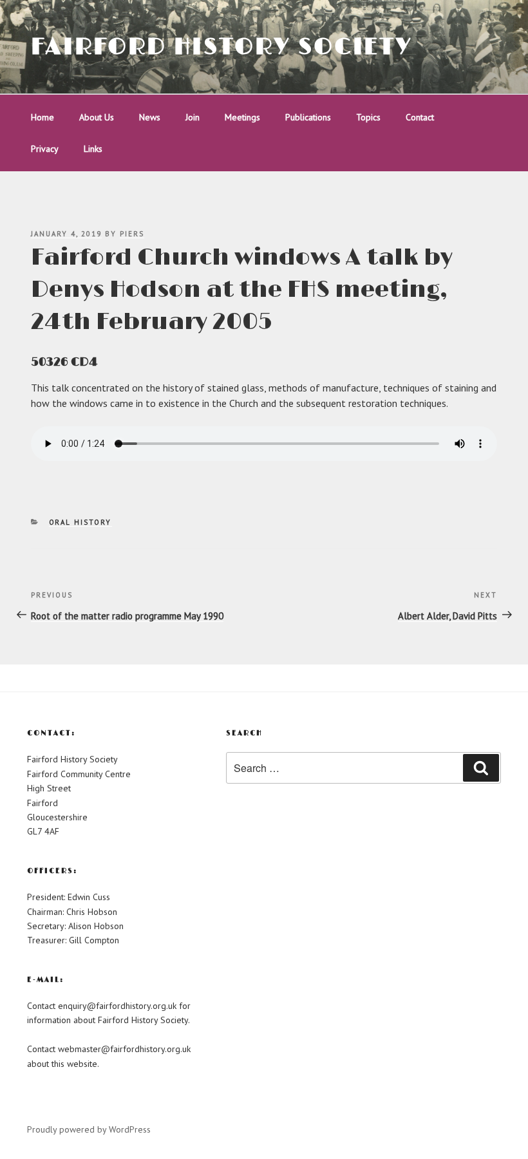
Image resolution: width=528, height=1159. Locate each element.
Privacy (45, 149)
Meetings (242, 117)
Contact (420, 117)
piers (132, 233)
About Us (96, 117)
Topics (368, 117)
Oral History (80, 522)
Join (192, 117)
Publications (308, 117)
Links (93, 149)
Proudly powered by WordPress (89, 1129)
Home (42, 117)
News (149, 117)
